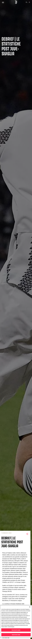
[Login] (29, 3)
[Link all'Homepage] (16, 2)
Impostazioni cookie (16, 634)
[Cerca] (27, 3)
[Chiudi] (30, 607)
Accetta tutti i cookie (16, 630)
